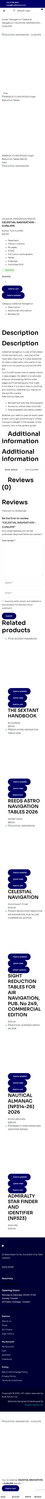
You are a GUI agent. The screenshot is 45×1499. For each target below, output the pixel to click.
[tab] (25, 307)
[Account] (13, 1494)
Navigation (15, 19)
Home (5, 19)
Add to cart (13, 289)
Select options (19, 970)
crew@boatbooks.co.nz (15, 1308)
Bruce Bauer (14, 723)
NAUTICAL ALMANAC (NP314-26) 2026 (21, 1104)
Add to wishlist (14, 295)
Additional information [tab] (21, 437)
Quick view (18, 698)
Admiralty (13, 1225)
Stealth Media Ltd (34, 1405)
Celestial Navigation (22, 303)
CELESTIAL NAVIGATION (23, 894)
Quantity (6, 276)
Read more (18, 795)
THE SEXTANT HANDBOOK (23, 713)
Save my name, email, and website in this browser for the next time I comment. (21, 604)
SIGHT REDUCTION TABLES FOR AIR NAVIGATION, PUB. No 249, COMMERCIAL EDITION (24, 995)
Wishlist (37, 1497)
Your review (8, 540)
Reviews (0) (13, 314)
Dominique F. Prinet (18, 904)
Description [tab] (20, 332)
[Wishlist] (35, 1494)
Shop (3, 1497)
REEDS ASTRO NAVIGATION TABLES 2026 (24, 806)
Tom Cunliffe (16, 230)
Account (15, 1497)
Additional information (20, 310)
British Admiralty (16, 1119)
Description (14, 307)
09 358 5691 (10, 1284)
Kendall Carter (15, 819)
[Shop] (2, 1494)
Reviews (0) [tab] (18, 483)
